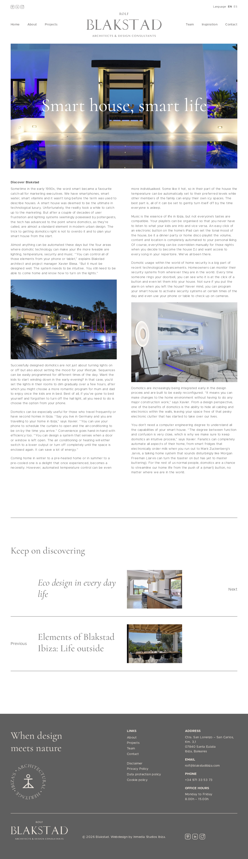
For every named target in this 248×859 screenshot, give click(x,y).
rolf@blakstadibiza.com (202, 765)
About (32, 24)
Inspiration (209, 24)
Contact (231, 24)
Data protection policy (144, 774)
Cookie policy (137, 780)
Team (190, 24)
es (235, 6)
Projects (51, 24)
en (230, 6)
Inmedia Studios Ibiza (149, 837)
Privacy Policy (137, 769)
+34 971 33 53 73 (198, 780)
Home (15, 24)
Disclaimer (134, 763)
